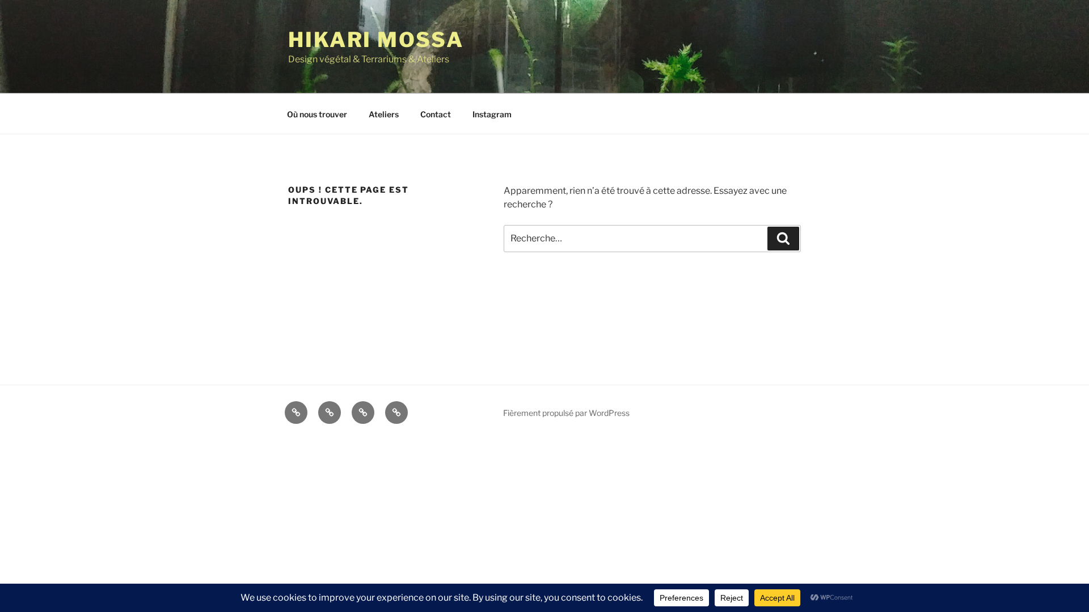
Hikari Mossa (376, 39)
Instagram (492, 114)
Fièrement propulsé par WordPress (566, 413)
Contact (435, 114)
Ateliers (384, 114)
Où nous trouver (317, 114)
